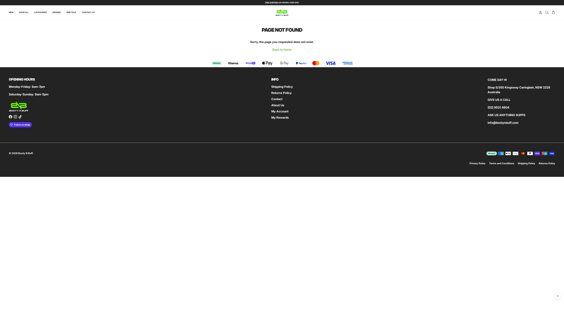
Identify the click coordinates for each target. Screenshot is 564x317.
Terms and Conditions (501, 163)
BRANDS (57, 12)
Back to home (282, 49)
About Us (277, 105)
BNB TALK (71, 12)
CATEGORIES (40, 12)
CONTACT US (88, 12)
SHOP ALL (23, 12)
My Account (279, 111)
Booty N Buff (25, 153)
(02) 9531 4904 (498, 107)
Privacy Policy (478, 163)
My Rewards (280, 117)
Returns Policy (281, 93)
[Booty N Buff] (282, 12)
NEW (11, 12)
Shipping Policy (282, 86)
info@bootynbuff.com (503, 122)
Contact (276, 99)
